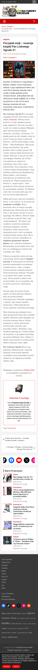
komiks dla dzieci (16, 623)
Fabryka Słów (29, 370)
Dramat (24, 613)
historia (22, 618)
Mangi (4, 571)
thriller (30, 632)
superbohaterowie (22, 632)
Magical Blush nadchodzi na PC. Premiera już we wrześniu (23, 526)
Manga (15, 474)
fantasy (13, 618)
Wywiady (5, 565)
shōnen (14, 632)
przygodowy (20, 628)
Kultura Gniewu (32, 623)
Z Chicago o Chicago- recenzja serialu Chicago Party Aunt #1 (19, 448)
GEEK (3, 588)
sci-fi (26, 628)
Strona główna (7, 559)
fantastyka (6, 618)
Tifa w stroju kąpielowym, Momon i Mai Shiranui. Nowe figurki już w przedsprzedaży (23, 493)
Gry (3, 585)
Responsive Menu (34, 2)
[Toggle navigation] (4, 21)
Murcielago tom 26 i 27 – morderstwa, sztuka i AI (23, 478)
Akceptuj (6, 666)
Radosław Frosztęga (19, 54)
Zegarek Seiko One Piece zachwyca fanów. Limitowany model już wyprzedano (23, 510)
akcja (4, 613)
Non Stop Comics (11, 628)
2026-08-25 (17, 482)
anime (9, 613)
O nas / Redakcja (7, 594)
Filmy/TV (5, 577)
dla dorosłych (16, 613)
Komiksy (4, 568)
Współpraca (6, 596)
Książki (4, 580)
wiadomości (13, 637)
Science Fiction (6, 632)
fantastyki (13, 119)
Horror (27, 618)
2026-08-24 (17, 531)
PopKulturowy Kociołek (24, 647)
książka (25, 623)
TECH (4, 582)
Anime (4, 574)
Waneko (4, 637)
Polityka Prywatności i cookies (18, 650)
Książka (6, 39)
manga (4, 628)
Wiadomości (17, 487)
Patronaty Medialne (8, 599)
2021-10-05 (7, 54)
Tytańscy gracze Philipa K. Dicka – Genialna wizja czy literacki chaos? (23, 541)
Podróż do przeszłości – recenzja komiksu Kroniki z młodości (17, 439)
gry (18, 618)
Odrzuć (16, 666)
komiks (6, 623)
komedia (32, 618)
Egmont (31, 613)
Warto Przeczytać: (14, 471)
